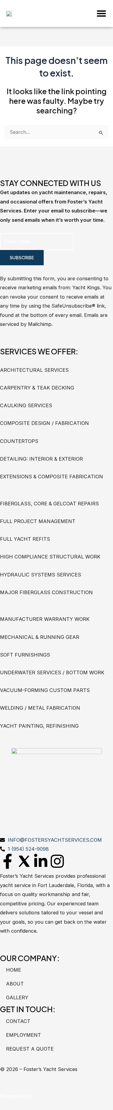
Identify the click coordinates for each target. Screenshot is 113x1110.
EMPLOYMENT (23, 1035)
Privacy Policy (16, 1096)
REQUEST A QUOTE (30, 1049)
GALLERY (17, 997)
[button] (101, 13)
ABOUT (15, 984)
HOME (13, 970)
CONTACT (18, 1021)
